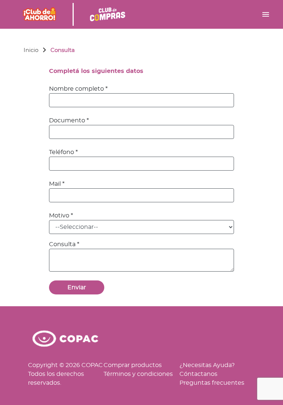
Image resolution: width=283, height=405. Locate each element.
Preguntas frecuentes (211, 383)
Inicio (31, 50)
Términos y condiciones (138, 374)
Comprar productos (133, 365)
